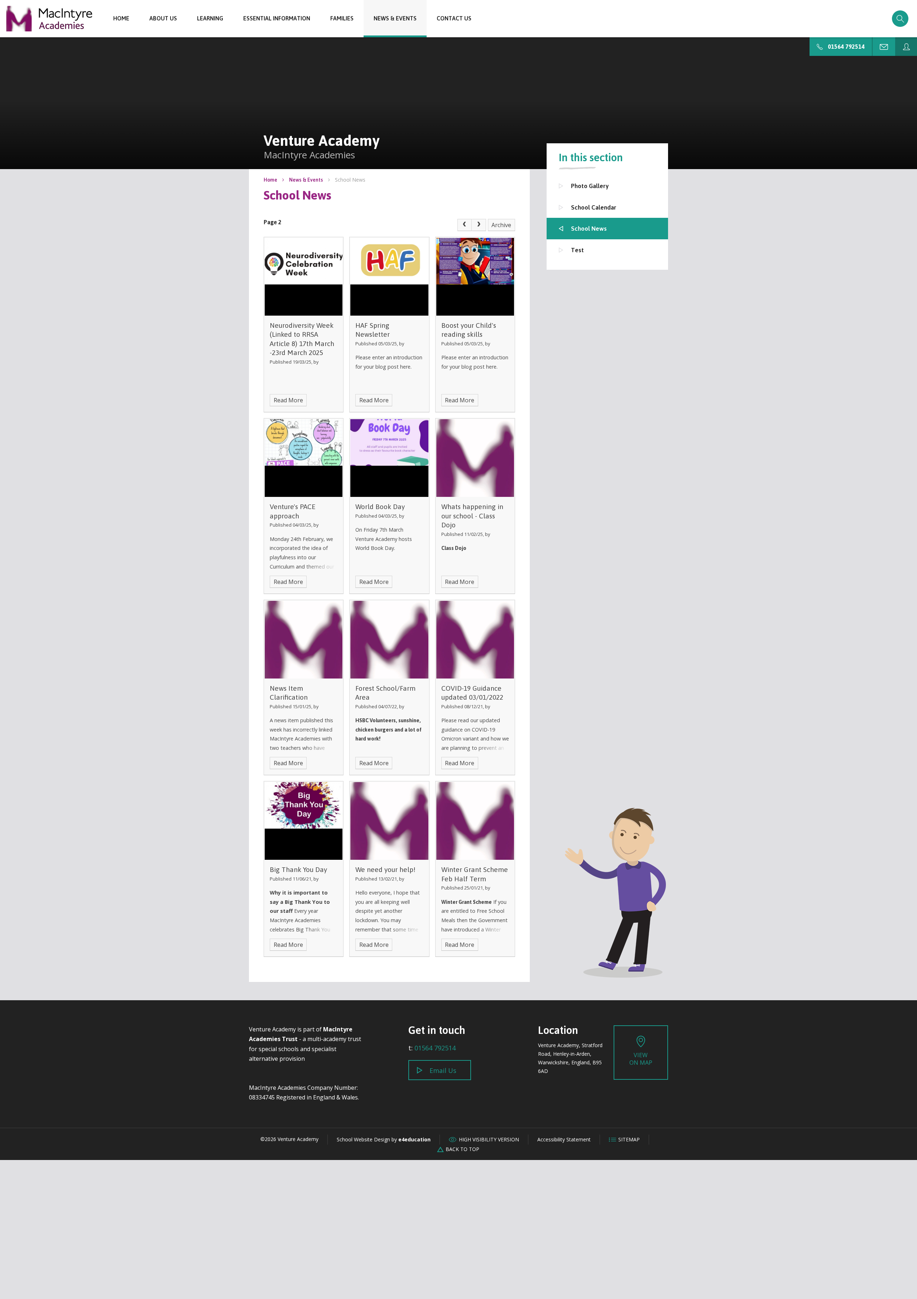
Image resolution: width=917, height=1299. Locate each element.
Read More (288, 400)
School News (350, 179)
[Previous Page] (464, 225)
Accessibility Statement (564, 1139)
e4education (414, 1139)
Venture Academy (49, 19)
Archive (501, 225)
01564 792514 (435, 1048)
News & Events (306, 180)
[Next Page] (479, 225)
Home (270, 180)
